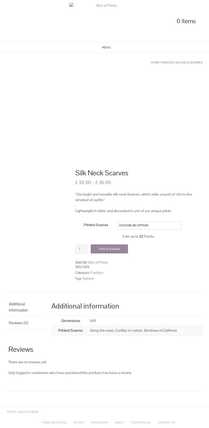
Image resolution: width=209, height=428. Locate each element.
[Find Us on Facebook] (25, 21)
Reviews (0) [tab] (18, 322)
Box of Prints (98, 262)
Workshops (99, 422)
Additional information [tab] (18, 307)
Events (79, 422)
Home (155, 62)
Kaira (35, 411)
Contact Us (166, 422)
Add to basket (109, 249)
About (119, 422)
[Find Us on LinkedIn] (8, 21)
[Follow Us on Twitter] (16, 21)
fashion (88, 278)
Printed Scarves (96, 225)
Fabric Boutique (54, 422)
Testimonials (141, 422)
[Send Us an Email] (34, 21)
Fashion (167, 62)
